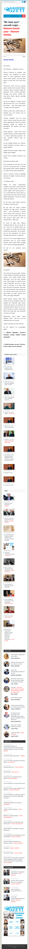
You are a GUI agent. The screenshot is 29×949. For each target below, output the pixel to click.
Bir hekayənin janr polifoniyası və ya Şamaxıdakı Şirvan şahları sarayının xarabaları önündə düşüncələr (18, 716)
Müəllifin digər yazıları (11, 354)
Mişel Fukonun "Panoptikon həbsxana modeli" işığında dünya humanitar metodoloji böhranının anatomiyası (14, 860)
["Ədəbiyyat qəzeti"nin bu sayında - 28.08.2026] (9, 547)
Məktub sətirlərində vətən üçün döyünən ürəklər (17, 663)
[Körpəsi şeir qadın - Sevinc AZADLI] (9, 610)
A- (5, 56)
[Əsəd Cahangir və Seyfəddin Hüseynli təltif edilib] (9, 578)
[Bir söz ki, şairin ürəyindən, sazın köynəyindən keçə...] (9, 361)
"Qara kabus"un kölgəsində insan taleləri (17, 655)
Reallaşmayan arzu (13, 767)
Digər (23, 56)
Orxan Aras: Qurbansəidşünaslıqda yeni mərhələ (18, 671)
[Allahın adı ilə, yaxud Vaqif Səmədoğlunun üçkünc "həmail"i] (9, 376)
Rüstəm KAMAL (9, 60)
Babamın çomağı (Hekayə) (13, 816)
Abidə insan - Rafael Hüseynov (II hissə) (16, 725)
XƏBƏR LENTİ (8, 741)
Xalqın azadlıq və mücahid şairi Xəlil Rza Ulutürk (13, 822)
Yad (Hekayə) (11, 772)
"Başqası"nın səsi (8, 472)
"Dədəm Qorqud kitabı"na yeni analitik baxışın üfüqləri (18, 706)
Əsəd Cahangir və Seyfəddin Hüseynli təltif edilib (9, 586)
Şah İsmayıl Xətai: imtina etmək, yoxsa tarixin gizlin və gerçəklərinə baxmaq (17, 680)
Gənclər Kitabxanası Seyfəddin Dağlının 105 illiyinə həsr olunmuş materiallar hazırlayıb (9, 537)
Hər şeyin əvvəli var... (9, 485)
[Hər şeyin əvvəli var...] (9, 479)
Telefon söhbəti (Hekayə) (13, 810)
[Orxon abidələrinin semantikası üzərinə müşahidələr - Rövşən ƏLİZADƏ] (9, 594)
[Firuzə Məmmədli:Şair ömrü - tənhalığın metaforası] (9, 391)
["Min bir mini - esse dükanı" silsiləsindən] (9, 420)
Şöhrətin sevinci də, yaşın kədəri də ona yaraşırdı (14, 789)
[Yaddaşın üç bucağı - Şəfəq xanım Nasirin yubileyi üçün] (9, 434)
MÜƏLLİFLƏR (8, 651)
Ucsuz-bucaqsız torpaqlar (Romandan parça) (14, 761)
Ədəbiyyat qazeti (12, 945)
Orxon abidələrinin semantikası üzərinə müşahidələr (14, 835)
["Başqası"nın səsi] (9, 467)
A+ (4, 56)
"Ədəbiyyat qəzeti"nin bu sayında (9, 554)
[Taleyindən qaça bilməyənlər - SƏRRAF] (9, 497)
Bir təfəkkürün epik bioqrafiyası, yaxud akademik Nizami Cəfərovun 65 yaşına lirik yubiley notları (9, 457)
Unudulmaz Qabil (17, 733)
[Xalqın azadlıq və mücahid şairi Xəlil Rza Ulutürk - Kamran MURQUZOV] (9, 562)
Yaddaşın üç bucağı (9, 441)
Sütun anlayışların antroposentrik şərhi (14, 783)
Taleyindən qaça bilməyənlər (8, 504)
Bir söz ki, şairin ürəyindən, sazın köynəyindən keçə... (9, 368)
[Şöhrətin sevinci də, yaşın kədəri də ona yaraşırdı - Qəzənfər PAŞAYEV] (9, 512)
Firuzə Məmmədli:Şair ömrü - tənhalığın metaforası (9, 398)
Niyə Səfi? (17, 690)
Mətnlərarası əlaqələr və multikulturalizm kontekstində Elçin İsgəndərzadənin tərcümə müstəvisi (14, 748)
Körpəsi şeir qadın (13, 853)
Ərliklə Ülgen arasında (16, 697)
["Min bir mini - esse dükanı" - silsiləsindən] (9, 406)
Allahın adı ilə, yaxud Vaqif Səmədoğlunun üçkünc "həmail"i (9, 383)
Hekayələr (11, 848)
